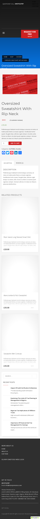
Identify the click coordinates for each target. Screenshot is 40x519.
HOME (34, 2)
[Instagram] (19, 508)
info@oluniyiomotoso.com (13, 485)
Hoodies (18, 149)
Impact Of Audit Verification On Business (24, 388)
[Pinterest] (16, 508)
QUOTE (30, 34)
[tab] (8, 163)
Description (8, 163)
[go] (34, 376)
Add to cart (15, 143)
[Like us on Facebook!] (10, 508)
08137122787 (19, 4)
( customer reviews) (16, 120)
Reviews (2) (19, 163)
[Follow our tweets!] (13, 508)
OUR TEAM (35, 6)
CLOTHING (12, 149)
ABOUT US (35, 4)
